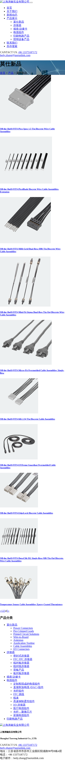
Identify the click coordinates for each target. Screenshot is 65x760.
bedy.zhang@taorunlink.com (15, 55)
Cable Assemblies (22, 646)
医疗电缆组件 (21, 708)
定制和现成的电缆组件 (26, 683)
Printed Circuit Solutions (26, 634)
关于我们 (12, 11)
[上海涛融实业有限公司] (15, 1)
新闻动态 (12, 14)
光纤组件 (18, 690)
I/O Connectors (21, 649)
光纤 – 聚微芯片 (22, 711)
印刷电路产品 (21, 35)
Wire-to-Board (20, 637)
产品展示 (12, 18)
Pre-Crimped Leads (23, 631)
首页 (9, 7)
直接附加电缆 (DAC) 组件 (28, 687)
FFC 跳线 (18, 694)
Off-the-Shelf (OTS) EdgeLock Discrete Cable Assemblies (26, 513)
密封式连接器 (21, 655)
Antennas (18, 640)
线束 (16, 697)
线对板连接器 (21, 662)
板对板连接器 (21, 673)
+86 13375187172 (27, 52)
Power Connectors (23, 628)
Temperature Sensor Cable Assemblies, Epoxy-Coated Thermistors (31, 604)
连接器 (17, 25)
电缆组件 (18, 32)
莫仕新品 (18, 21)
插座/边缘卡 (20, 28)
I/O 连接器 (19, 704)
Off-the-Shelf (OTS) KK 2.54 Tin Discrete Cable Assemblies (27, 419)
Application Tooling (23, 643)
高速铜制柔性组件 (24, 701)
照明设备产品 (21, 39)
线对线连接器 (21, 666)
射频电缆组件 (21, 715)
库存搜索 (12, 46)
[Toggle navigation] (31, 2)
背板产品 (18, 669)
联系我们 (12, 42)
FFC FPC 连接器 (22, 659)
